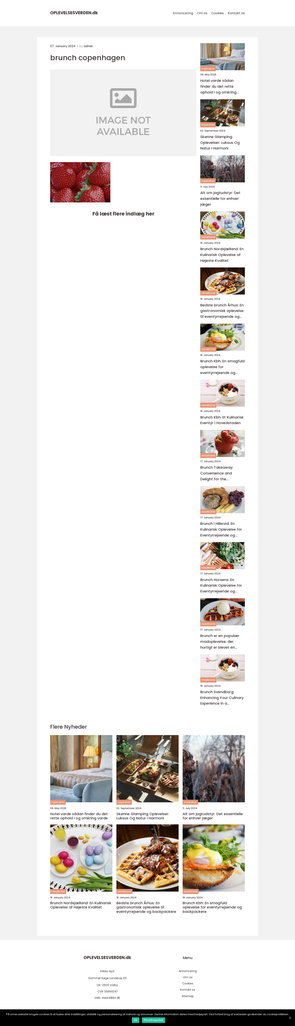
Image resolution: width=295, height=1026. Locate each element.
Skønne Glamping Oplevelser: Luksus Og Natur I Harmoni (220, 142)
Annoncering (183, 13)
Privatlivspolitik (153, 1020)
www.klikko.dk (111, 998)
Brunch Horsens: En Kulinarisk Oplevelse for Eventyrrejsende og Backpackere (221, 585)
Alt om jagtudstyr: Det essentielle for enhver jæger (220, 198)
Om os (202, 13)
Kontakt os (236, 13)
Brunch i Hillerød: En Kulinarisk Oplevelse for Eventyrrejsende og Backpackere (221, 529)
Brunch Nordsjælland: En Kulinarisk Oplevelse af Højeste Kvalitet (222, 254)
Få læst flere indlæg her (123, 213)
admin (88, 46)
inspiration (208, 68)
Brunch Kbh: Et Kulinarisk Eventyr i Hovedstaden (222, 420)
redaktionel (208, 237)
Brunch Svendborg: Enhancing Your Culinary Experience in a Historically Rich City (222, 697)
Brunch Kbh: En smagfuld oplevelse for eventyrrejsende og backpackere (222, 367)
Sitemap (188, 996)
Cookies (217, 13)
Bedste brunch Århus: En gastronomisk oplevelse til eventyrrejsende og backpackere (222, 311)
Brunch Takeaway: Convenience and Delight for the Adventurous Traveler (219, 473)
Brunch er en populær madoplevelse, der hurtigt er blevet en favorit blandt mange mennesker (219, 641)
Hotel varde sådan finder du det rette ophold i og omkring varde (218, 86)
